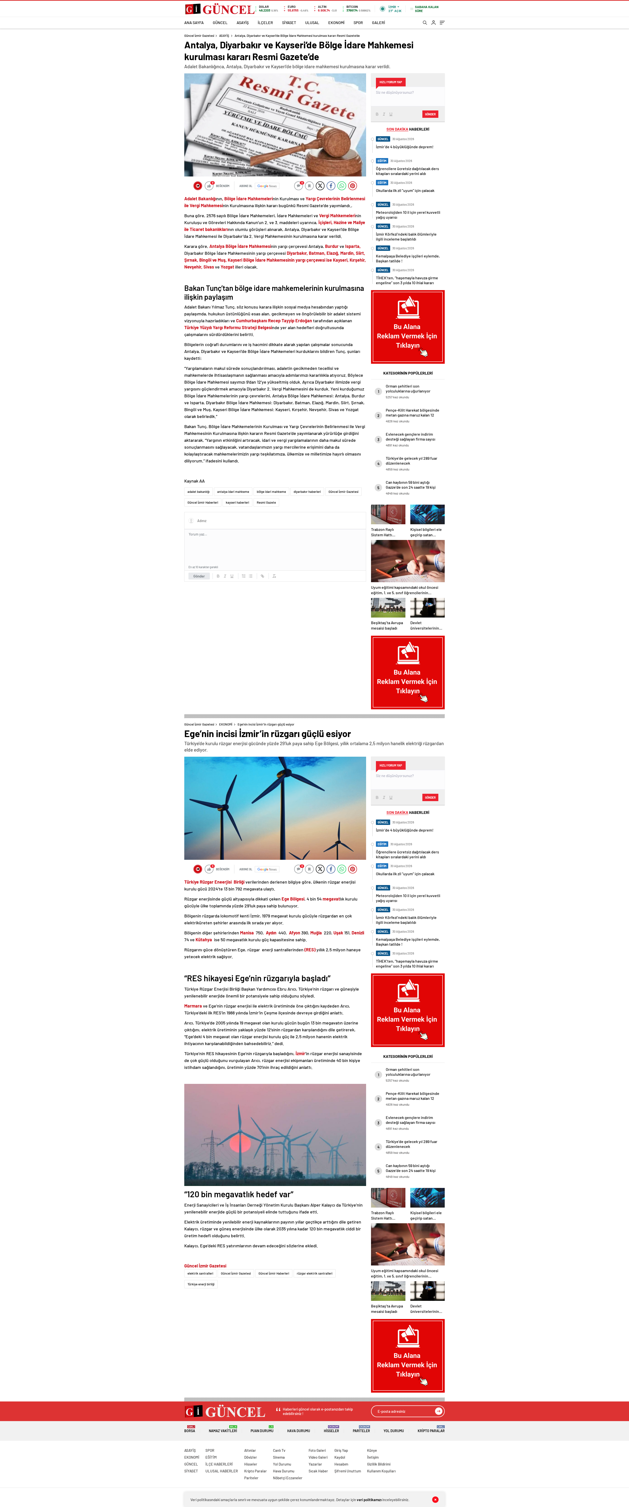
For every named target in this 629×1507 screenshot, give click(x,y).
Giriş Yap (341, 1450)
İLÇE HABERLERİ (219, 1464)
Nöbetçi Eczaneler (287, 1478)
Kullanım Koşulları (381, 1471)
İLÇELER (265, 22)
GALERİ (378, 22)
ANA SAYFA (194, 22)
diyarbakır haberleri (307, 492)
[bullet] (250, 576)
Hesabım (341, 1464)
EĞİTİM (211, 1457)
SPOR (358, 22)
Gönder (199, 576)
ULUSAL (312, 22)
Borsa (189, 1429)
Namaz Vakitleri (223, 1429)
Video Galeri (318, 1457)
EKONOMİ (336, 22)
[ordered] (243, 576)
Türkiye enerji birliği (200, 1284)
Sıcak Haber (318, 1471)
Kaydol (339, 1457)
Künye (372, 1450)
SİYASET (289, 22)
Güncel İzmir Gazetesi (199, 36)
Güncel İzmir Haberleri (202, 502)
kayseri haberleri (237, 502)
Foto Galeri (317, 1450)
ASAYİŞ (243, 22)
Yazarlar (315, 1464)
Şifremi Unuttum (347, 1471)
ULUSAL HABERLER (221, 1471)
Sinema (279, 1457)
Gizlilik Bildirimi (378, 1464)
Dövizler (250, 1457)
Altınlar (250, 1450)
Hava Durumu (298, 1431)
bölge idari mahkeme (271, 492)
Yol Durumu (394, 1431)
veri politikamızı (369, 1499)
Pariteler (361, 1429)
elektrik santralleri (200, 1273)
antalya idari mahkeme (233, 492)
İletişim (373, 1457)
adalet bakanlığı (198, 492)
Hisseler (331, 1429)
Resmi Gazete (266, 502)
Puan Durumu (262, 1429)
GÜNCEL (220, 22)
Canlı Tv (279, 1450)
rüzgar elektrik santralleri (314, 1273)
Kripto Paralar (431, 1429)
